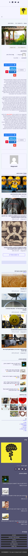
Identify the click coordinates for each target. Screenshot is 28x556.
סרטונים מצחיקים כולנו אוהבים (18, 329)
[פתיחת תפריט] (2, 17)
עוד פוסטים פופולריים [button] (14, 254)
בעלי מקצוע (12, 47)
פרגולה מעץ (9, 54)
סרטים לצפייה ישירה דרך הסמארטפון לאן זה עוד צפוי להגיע (14, 350)
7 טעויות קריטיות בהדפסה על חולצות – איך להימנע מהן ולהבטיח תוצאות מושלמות (14, 216)
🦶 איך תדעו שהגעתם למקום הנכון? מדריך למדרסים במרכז (11, 389)
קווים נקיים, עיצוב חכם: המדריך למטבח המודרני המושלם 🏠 (12, 370)
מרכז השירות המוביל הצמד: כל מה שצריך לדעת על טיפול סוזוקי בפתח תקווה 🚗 (11, 383)
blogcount (20, 54)
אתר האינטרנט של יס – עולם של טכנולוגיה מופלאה (16, 309)
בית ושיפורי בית (19, 23)
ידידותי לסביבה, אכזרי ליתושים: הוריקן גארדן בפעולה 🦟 (14, 483)
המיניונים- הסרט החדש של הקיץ (18, 194)
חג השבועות (23, 289)
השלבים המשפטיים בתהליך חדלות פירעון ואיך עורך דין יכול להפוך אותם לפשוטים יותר (15, 248)
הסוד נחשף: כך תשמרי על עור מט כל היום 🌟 (16, 509)
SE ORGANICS (4, 552)
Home (25, 23)
